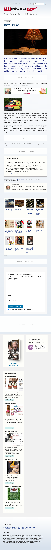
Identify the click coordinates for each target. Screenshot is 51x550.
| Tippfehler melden (19, 179)
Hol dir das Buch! (13, 363)
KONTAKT (21, 527)
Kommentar (11, 280)
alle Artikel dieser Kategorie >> (12, 173)
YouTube (30, 4)
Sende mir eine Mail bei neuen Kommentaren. (21, 309)
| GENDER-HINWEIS (21, 528)
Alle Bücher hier (13, 365)
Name (10, 295)
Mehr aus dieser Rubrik (11, 511)
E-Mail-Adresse (12, 300)
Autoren (25, 4)
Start (11, 4)
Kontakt (20, 4)
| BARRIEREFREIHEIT (30, 527)
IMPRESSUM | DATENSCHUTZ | (11, 527)
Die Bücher (15, 4)
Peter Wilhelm (15, 184)
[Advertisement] (25, 77)
